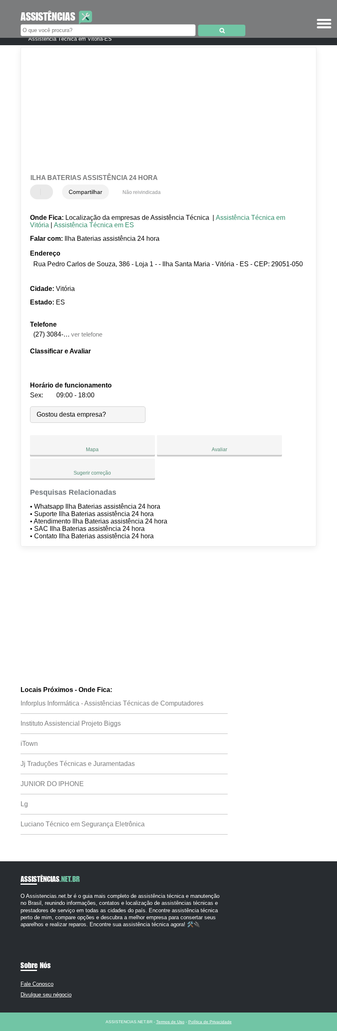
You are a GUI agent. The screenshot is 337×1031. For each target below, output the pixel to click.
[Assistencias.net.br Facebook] (22, 931)
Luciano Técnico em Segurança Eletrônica (83, 824)
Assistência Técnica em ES (94, 224)
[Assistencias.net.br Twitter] (26, 931)
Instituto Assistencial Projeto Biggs (71, 723)
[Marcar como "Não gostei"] (47, 192)
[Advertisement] (161, 110)
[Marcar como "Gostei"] (37, 192)
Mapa (92, 449)
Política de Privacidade (210, 1021)
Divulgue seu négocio (46, 995)
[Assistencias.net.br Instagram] (30, 931)
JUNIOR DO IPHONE (52, 783)
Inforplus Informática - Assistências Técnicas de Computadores (112, 703)
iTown (29, 743)
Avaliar (219, 449)
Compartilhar (85, 192)
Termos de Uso (170, 1021)
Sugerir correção (92, 473)
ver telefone (86, 334)
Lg (24, 803)
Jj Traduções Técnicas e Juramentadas (78, 763)
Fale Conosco (37, 984)
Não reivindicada (141, 192)
